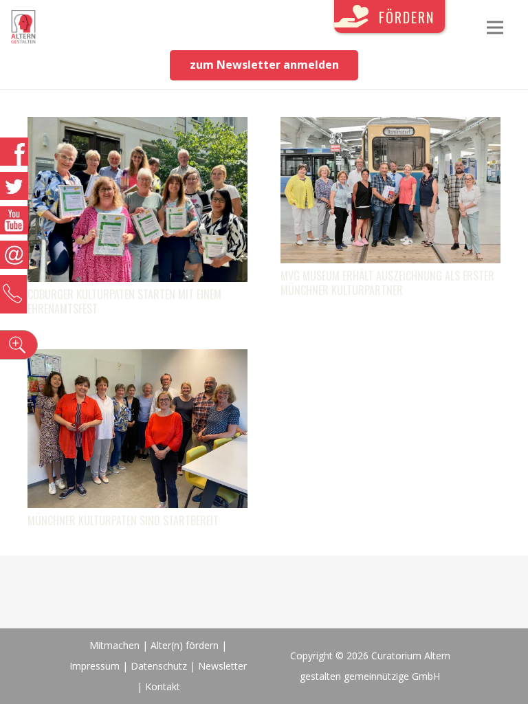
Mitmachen (114, 645)
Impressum (94, 665)
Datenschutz (159, 665)
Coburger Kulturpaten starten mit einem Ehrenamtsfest (124, 301)
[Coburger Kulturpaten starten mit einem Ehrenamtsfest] (138, 127)
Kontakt (162, 686)
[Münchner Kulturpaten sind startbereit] (138, 359)
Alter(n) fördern (185, 645)
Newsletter (222, 665)
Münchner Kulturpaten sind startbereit (123, 520)
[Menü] (495, 27)
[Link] (23, 27)
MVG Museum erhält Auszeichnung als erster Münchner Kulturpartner (387, 282)
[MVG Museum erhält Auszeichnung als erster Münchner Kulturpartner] (390, 127)
